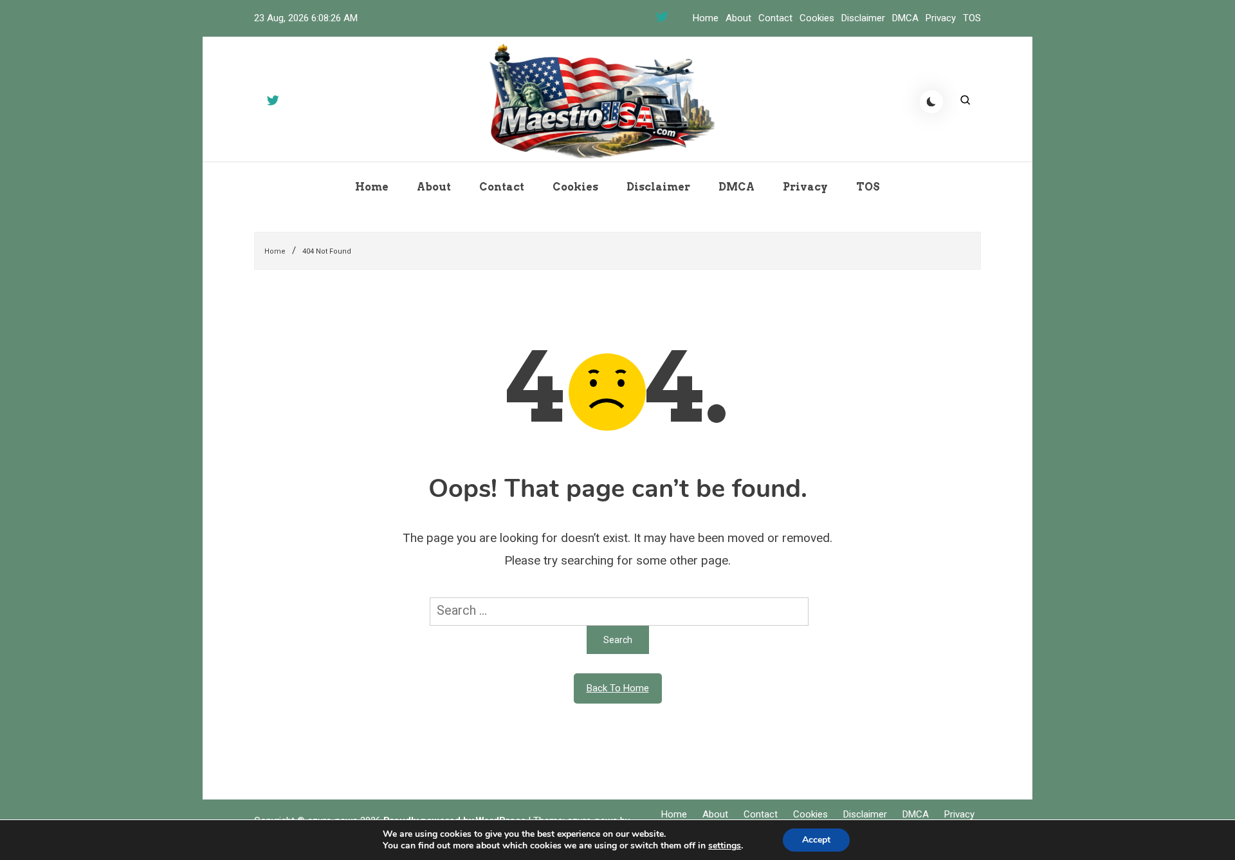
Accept (816, 840)
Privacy (941, 18)
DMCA (905, 18)
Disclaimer (863, 18)
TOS (972, 18)
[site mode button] (931, 101)
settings (724, 846)
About (738, 18)
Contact (775, 18)
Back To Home (618, 688)
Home (705, 18)
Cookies (817, 18)
